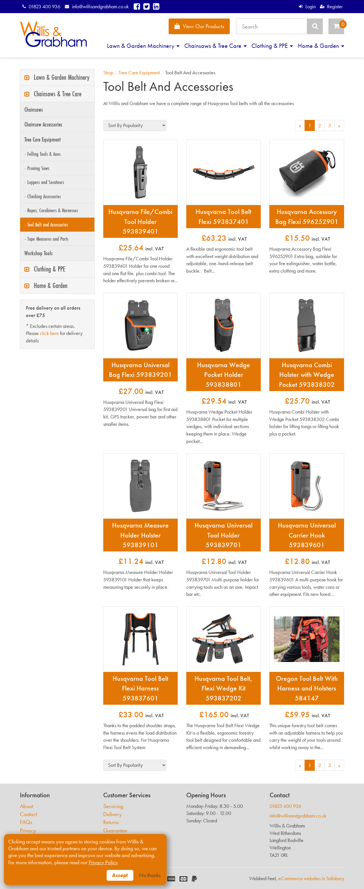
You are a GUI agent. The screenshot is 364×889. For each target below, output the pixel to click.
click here (49, 333)
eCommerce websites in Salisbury (311, 878)
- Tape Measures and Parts (46, 238)
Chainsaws (33, 109)
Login (310, 6)
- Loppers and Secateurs (44, 182)
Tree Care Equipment (42, 139)
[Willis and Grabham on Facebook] (137, 6)
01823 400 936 (44, 6)
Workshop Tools (38, 253)
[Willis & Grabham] (53, 34)
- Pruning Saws (36, 168)
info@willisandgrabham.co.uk (100, 6)
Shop (108, 72)
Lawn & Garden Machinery (141, 46)
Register (335, 6)
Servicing (113, 806)
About (26, 806)
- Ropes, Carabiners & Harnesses (51, 210)
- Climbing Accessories (42, 196)
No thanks (150, 875)
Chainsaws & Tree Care (213, 46)
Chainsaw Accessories (43, 124)
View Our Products (203, 26)
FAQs (26, 822)
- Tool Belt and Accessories (46, 224)
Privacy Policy (103, 862)
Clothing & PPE (270, 46)
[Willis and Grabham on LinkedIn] (156, 6)
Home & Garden (319, 46)
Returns (111, 822)
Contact (28, 814)
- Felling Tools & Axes (42, 154)
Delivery (112, 814)
